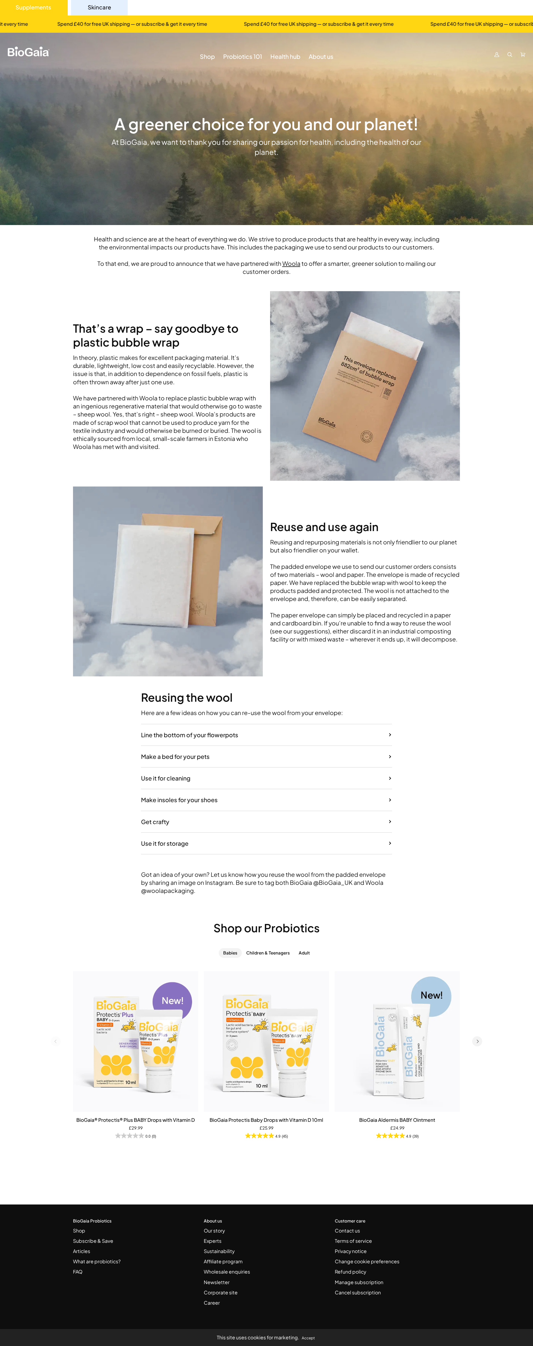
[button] (207, 60)
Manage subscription (359, 1282)
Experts (213, 1241)
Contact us (347, 1231)
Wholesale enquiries (227, 1272)
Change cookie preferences (367, 1261)
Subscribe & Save (93, 1241)
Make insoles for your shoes (179, 800)
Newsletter (217, 1282)
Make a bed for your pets (175, 756)
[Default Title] (135, 1041)
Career (212, 1303)
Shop (79, 1231)
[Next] (477, 1041)
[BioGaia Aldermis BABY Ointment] (397, 1041)
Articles (81, 1251)
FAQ (77, 1272)
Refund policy (350, 1272)
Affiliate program (223, 1261)
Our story (214, 1231)
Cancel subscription (358, 1292)
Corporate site (221, 1292)
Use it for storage (164, 843)
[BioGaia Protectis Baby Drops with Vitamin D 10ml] (266, 1041)
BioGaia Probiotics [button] (92, 1220)
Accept (308, 1337)
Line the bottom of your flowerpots (189, 735)
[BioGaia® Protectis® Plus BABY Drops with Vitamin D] (135, 1041)
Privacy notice (351, 1251)
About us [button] (213, 1220)
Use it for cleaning (165, 778)
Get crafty (155, 821)
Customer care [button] (350, 1220)
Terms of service (353, 1241)
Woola (291, 263)
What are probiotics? (97, 1261)
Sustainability (219, 1251)
